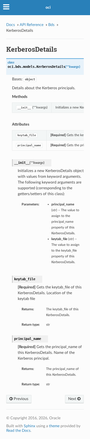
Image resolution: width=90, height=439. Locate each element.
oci (48, 7)
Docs (10, 25)
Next (72, 399)
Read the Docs (18, 431)
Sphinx (29, 426)
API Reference (31, 25)
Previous (20, 399)
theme (54, 426)
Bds (51, 25)
